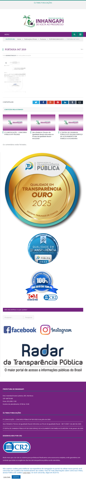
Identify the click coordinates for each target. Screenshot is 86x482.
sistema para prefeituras (30, 457)
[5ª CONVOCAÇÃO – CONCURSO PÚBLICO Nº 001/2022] (15, 122)
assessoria (55, 457)
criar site (16, 457)
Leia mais (26, 472)
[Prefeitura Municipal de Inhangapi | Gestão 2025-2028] (43, 21)
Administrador (11, 55)
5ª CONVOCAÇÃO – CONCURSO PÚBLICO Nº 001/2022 (15, 133)
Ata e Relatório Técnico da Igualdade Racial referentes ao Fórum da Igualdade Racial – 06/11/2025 (42, 5)
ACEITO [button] (16, 477)
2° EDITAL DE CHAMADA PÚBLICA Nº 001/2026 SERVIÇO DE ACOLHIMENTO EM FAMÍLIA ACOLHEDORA (71, 135)
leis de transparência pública (38, 460)
